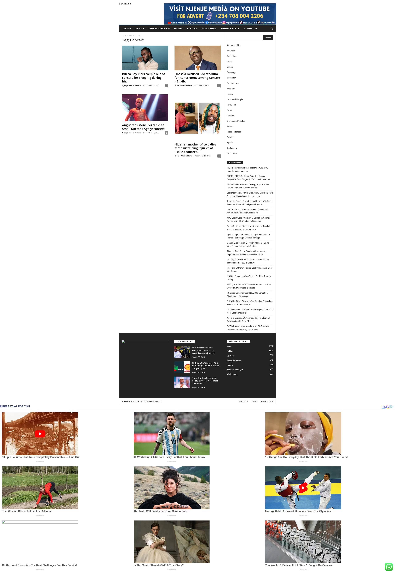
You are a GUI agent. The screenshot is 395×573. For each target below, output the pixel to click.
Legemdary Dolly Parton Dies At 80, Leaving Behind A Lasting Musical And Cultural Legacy (250, 194)
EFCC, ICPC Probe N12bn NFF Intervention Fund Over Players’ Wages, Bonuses (249, 286)
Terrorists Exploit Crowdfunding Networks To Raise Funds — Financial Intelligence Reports (249, 203)
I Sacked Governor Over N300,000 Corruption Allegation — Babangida (247, 294)
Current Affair (158, 28)
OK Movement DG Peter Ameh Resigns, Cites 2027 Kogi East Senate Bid (250, 311)
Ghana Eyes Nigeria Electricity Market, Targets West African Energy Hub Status (248, 244)
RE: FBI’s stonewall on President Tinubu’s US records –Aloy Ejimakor (247, 169)
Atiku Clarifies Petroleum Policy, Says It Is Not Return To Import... (205, 381)
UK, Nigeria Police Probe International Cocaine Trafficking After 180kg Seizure (248, 261)
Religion (230, 137)
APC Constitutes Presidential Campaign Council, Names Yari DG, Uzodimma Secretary (248, 219)
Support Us (250, 28)
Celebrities (231, 56)
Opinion (230, 115)
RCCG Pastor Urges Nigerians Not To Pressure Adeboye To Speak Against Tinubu (248, 328)
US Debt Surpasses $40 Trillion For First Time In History (249, 278)
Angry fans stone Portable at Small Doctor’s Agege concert (143, 127)
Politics (192, 28)
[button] (271, 28)
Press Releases (234, 132)
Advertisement (267, 401)
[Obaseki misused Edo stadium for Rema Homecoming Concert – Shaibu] (198, 58)
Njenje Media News (183, 156)
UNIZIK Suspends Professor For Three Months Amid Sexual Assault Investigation (248, 211)
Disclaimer (243, 401)
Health (230, 94)
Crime (229, 61)
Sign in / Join (125, 4)
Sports (178, 28)
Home (127, 28)
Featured (231, 88)
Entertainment (233, 83)
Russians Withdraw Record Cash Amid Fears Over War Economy (249, 269)
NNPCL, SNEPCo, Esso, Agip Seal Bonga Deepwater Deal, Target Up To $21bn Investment (248, 178)
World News (209, 28)
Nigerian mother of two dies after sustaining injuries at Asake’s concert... (195, 148)
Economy (231, 72)
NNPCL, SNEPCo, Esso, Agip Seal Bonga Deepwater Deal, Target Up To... (206, 365)
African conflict (233, 45)
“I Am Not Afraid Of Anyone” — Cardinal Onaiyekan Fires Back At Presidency (249, 303)
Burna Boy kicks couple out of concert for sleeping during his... (143, 77)
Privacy (255, 401)
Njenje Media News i (131, 85)
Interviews (231, 105)
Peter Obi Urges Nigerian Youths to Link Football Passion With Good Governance (248, 228)
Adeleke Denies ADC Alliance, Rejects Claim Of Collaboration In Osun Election (248, 319)
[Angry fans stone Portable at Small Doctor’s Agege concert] (145, 107)
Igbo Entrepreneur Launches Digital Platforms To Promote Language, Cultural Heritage (248, 236)
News (138, 28)
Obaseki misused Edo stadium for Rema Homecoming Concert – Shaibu (197, 77)
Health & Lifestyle (235, 99)
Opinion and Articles (236, 121)
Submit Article (230, 28)
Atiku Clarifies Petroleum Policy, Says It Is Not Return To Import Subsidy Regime (248, 186)
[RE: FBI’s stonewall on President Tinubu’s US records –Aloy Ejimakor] (182, 352)
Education (231, 78)
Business (231, 51)
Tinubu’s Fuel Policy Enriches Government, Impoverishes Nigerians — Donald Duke (246, 253)
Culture (230, 67)
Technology (232, 148)
